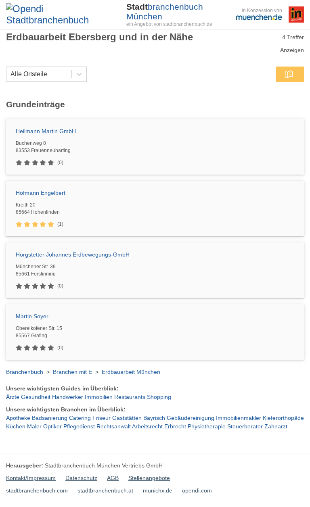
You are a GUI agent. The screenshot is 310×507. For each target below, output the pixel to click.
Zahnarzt (275, 426)
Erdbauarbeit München (131, 372)
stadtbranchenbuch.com (37, 490)
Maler (34, 426)
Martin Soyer (32, 316)
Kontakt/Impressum (31, 478)
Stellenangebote (149, 478)
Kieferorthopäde (283, 418)
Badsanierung (49, 418)
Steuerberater (245, 426)
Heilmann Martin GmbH (46, 131)
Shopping (159, 397)
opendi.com (197, 490)
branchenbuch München (164, 11)
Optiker (52, 426)
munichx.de (157, 490)
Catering (80, 418)
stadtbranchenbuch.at (105, 490)
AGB (113, 478)
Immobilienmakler (238, 418)
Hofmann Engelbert (40, 193)
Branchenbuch (24, 372)
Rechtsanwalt (113, 426)
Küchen (15, 426)
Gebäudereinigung (190, 418)
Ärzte (12, 397)
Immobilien (99, 397)
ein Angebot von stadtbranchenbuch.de (169, 24)
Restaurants (129, 397)
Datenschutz (81, 478)
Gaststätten (127, 418)
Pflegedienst (79, 426)
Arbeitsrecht (147, 426)
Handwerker (67, 397)
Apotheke (18, 418)
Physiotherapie (207, 426)
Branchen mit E (72, 372)
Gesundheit (35, 397)
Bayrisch (154, 418)
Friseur (101, 418)
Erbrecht (175, 426)
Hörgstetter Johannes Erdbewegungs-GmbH (73, 254)
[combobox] (10, 74)
